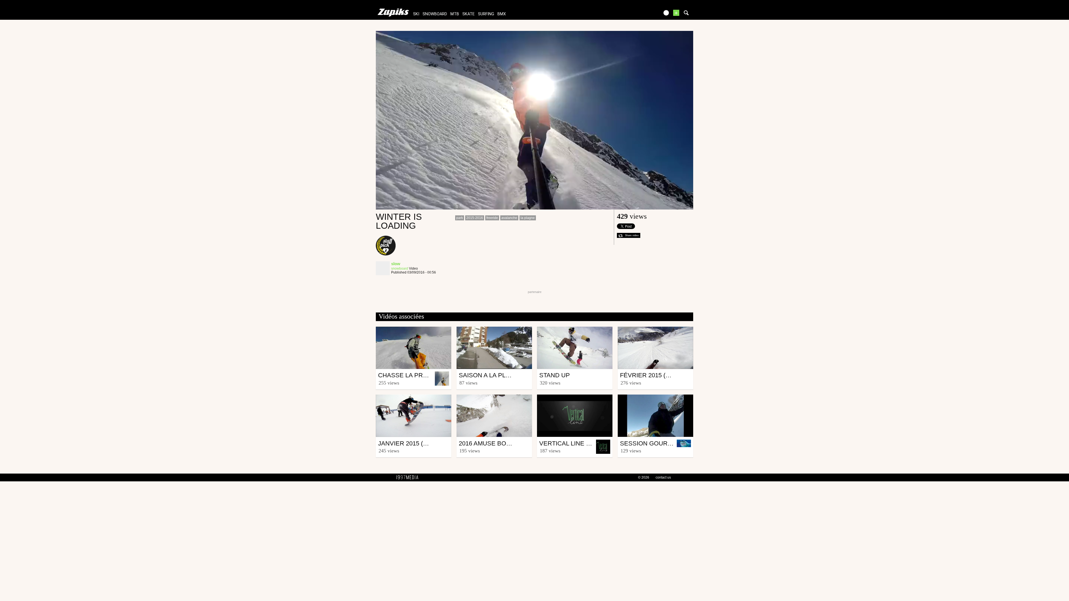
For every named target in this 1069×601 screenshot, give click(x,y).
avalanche (509, 218)
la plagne (528, 218)
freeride (492, 218)
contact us (663, 477)
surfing (486, 14)
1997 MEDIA (409, 477)
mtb (454, 14)
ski (416, 14)
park (459, 218)
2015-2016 (474, 218)
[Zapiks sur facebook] (644, 14)
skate (468, 14)
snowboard (435, 14)
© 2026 (643, 477)
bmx (501, 14)
